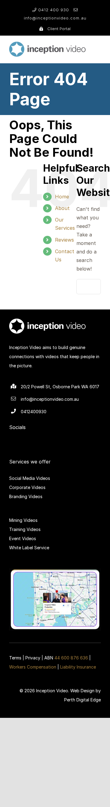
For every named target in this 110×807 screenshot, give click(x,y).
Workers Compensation (32, 666)
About (62, 208)
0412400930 (33, 411)
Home (62, 197)
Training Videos (25, 529)
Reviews (64, 240)
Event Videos (22, 538)
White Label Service (29, 547)
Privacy (32, 657)
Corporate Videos (27, 487)
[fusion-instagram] (60, 437)
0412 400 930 (53, 9)
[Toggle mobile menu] (98, 45)
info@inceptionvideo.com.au (55, 18)
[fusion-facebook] (50, 437)
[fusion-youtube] (70, 437)
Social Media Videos (29, 478)
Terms (15, 657)
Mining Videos (23, 520)
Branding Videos (25, 496)
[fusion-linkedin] (40, 437)
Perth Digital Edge (82, 699)
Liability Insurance (78, 666)
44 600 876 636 (71, 657)
